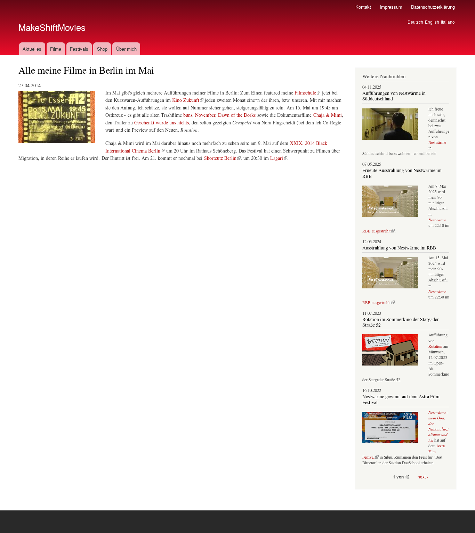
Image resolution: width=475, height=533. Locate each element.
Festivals (79, 49)
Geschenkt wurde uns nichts (161, 122)
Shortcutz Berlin (220, 158)
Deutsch (415, 22)
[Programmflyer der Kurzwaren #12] (56, 146)
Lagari (276, 158)
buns (187, 115)
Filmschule (305, 92)
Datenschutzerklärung (433, 6)
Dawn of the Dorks (237, 115)
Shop (102, 49)
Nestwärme (437, 142)
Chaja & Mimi (327, 115)
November (205, 115)
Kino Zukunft (185, 100)
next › (423, 476)
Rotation (435, 346)
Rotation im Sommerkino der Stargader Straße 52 (400, 322)
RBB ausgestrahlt (376, 230)
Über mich (126, 49)
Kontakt (363, 6)
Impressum (391, 6)
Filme (55, 49)
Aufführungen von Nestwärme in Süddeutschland (394, 96)
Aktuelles (32, 49)
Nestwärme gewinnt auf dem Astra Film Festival (401, 399)
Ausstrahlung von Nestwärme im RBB (399, 248)
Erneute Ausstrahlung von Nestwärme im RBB (402, 173)
